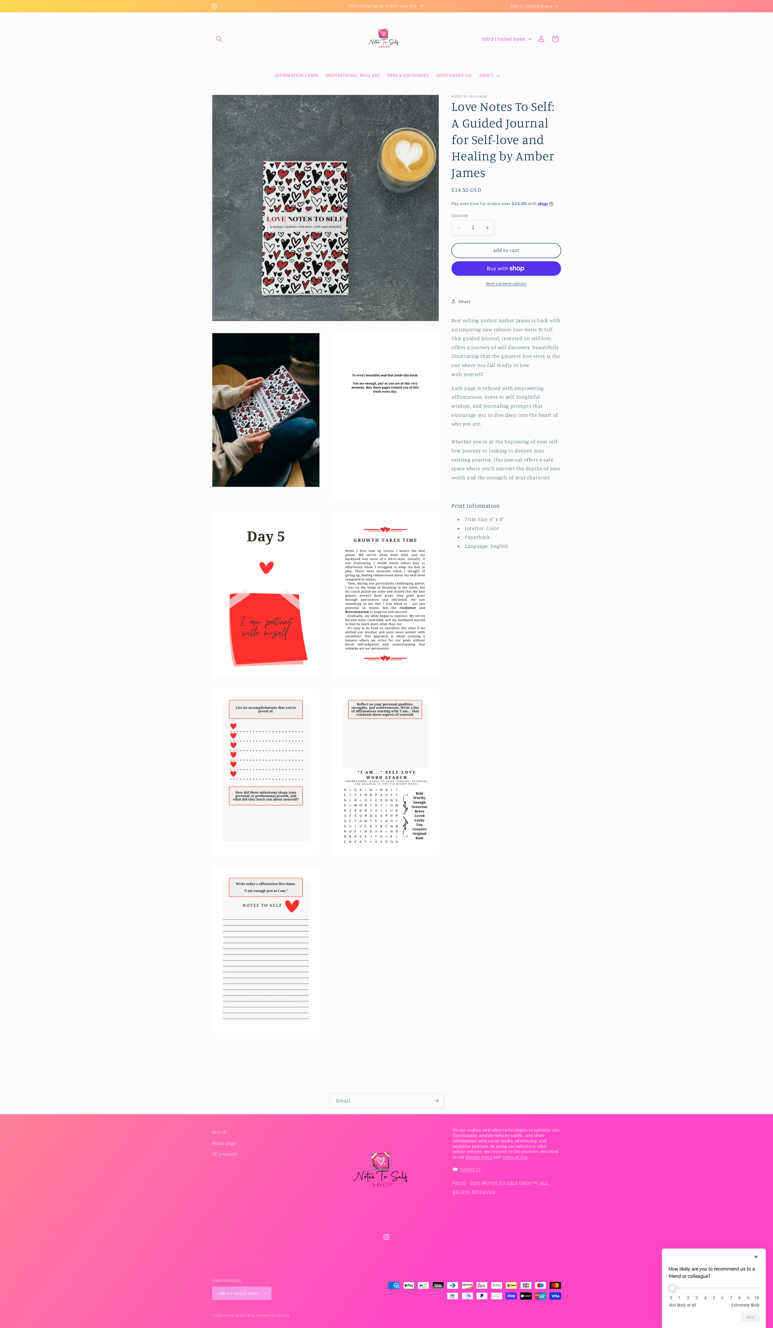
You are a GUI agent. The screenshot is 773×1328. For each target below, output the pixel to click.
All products (225, 1153)
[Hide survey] (756, 1257)
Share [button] (465, 301)
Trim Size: (477, 519)
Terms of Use (515, 1156)
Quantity (459, 215)
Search (219, 1131)
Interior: (475, 528)
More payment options (506, 283)
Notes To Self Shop (240, 1315)
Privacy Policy (479, 1156)
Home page (224, 1142)
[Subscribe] (436, 1100)
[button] (219, 39)
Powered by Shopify (272, 1315)
